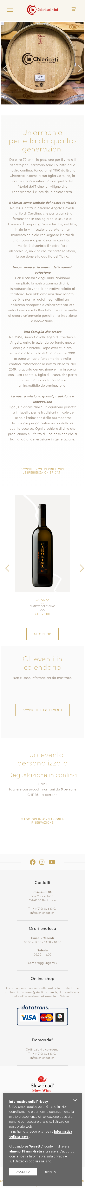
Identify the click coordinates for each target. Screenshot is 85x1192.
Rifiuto (50, 1171)
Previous (5, 58)
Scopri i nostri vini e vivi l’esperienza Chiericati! (42, 470)
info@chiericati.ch (42, 912)
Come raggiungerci (42, 963)
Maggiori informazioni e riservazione (42, 820)
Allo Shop (42, 634)
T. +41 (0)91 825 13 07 (42, 1053)
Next (80, 58)
